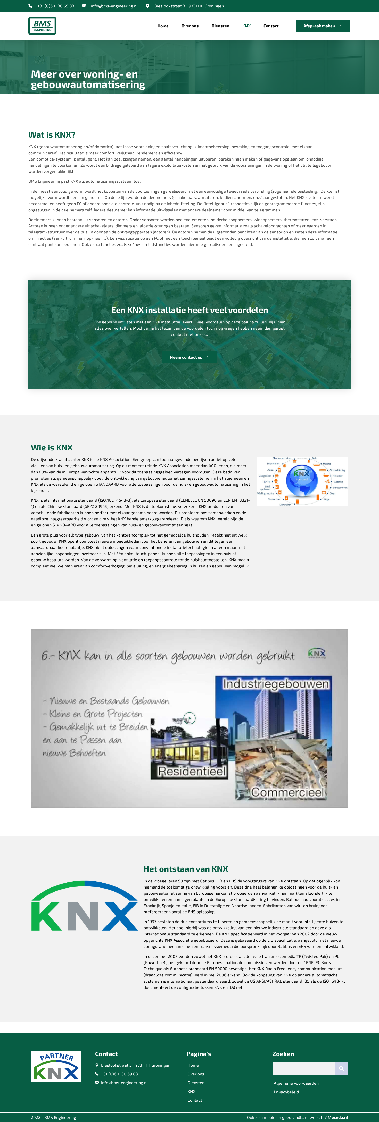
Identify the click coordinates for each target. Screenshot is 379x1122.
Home (163, 25)
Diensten (220, 25)
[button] (189, 718)
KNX (246, 25)
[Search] (341, 1068)
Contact (271, 25)
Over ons (190, 25)
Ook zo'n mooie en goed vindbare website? (297, 1117)
